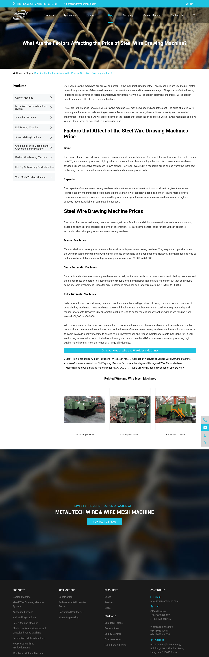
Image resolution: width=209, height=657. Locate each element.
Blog (110, 15)
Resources (92, 15)
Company (128, 15)
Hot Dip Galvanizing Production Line (35, 167)
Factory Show (111, 628)
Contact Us (177, 15)
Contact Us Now (104, 521)
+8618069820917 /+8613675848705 (35, 3)
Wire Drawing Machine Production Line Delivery (158, 367)
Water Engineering (68, 617)
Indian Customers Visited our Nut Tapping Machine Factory (98, 363)
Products (49, 15)
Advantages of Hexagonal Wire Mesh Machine (157, 363)
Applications (70, 15)
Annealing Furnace (25, 117)
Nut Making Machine (84, 434)
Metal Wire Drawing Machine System (31, 107)
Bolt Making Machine (176, 434)
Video (107, 607)
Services (109, 602)
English (189, 4)
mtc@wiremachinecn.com (80, 3)
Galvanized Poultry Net (71, 611)
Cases (107, 596)
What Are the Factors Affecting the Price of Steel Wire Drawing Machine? (73, 73)
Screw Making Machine (28, 137)
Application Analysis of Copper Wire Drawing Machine (161, 358)
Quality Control (112, 633)
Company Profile (113, 622)
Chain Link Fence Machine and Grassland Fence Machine (32, 147)
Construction (66, 596)
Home (19, 73)
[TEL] (205, 435)
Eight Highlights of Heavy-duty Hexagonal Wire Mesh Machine (98, 358)
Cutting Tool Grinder (130, 434)
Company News (112, 639)
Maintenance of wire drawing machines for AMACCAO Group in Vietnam (98, 367)
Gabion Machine (152, 15)
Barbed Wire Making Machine (31, 157)
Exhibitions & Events (115, 644)
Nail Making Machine (26, 127)
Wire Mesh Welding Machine (30, 177)
